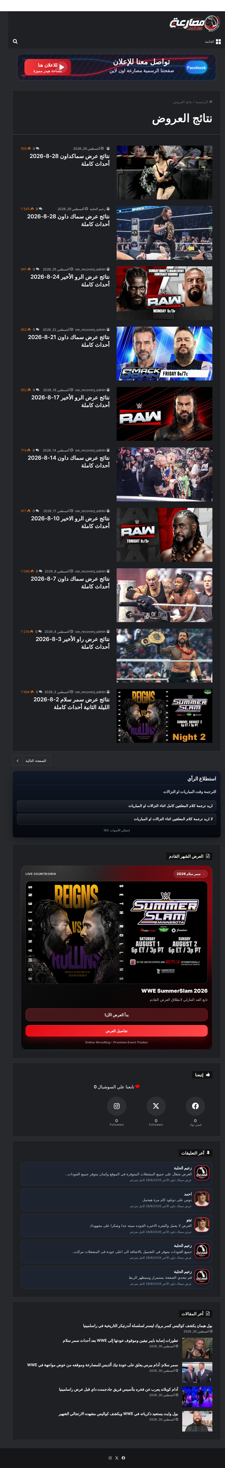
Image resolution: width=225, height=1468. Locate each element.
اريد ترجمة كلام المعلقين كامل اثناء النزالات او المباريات (170, 806)
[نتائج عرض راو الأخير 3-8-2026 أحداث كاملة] (164, 655)
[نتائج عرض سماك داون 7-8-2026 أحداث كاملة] (164, 595)
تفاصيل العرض (117, 1031)
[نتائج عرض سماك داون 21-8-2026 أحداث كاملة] (164, 353)
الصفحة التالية (36, 760)
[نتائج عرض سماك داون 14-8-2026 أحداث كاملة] (164, 474)
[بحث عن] (15, 41)
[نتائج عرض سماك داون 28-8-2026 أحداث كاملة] (164, 233)
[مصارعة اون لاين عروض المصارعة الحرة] (195, 23)
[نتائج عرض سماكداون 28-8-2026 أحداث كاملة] (164, 172)
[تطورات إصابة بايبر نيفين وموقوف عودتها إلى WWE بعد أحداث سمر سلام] (197, 1348)
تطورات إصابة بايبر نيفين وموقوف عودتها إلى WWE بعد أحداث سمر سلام (120, 1340)
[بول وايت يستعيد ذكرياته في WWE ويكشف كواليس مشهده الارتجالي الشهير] (197, 1421)
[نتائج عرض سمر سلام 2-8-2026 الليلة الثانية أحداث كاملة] (164, 716)
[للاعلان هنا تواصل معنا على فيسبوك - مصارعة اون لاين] (116, 66)
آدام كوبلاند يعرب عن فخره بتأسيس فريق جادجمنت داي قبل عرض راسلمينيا (118, 1389)
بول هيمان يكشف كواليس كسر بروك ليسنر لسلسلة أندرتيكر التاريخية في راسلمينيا (147, 1325)
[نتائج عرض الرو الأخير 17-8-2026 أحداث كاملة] (164, 414)
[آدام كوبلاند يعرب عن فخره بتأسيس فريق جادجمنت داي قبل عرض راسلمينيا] (197, 1397)
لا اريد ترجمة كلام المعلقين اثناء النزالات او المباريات (173, 819)
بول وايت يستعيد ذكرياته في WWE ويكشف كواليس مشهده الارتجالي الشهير (118, 1413)
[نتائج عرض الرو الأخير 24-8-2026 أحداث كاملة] (164, 293)
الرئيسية (202, 102)
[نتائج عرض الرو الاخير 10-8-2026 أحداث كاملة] (164, 535)
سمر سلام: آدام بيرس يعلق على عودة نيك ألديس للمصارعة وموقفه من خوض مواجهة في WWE (102, 1364)
